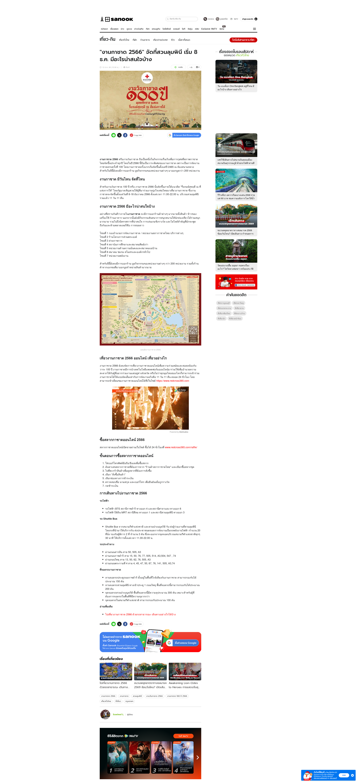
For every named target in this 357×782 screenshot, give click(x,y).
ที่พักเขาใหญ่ (239, 303)
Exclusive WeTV (209, 28)
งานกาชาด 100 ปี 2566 (177, 696)
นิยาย (221, 28)
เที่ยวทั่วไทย (106, 701)
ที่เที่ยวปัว (221, 318)
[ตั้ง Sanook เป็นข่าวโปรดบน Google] (150, 640)
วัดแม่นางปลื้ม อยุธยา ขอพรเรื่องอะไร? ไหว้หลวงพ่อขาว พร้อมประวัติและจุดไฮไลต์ (235, 269)
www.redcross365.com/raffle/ (181, 447)
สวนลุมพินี (137, 696)
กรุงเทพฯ (129, 701)
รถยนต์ (176, 28)
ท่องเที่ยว (183, 217)
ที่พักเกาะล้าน (239, 313)
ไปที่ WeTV (183, 736)
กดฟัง (180, 67)
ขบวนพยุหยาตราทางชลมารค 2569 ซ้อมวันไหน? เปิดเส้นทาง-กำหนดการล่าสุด (236, 234)
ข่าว (122, 28)
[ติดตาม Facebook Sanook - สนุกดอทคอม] (236, 281)
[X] (119, 135)
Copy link (138, 135)
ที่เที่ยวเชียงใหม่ (224, 313)
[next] (197, 757)
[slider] (139, 426)
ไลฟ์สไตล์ (167, 28)
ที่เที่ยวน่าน (239, 308)
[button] (168, 19)
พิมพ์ (128, 67)
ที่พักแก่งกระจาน (224, 308)
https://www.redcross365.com (172, 380)
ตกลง (344, 775)
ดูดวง (129, 28)
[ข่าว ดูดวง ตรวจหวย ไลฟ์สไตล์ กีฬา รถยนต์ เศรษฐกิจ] (116, 19)
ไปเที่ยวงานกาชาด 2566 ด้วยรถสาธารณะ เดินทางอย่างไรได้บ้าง (140, 614)
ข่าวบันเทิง (138, 28)
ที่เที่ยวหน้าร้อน (235, 318)
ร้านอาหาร (116, 217)
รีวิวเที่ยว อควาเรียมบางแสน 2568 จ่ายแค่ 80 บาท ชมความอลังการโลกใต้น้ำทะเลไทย (236, 198)
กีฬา (147, 28)
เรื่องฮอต (114, 28)
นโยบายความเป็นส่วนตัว (320, 778)
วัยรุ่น (190, 28)
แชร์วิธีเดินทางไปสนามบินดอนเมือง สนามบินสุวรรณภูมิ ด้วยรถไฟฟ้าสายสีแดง (236, 163)
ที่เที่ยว (118, 701)
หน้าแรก (104, 28)
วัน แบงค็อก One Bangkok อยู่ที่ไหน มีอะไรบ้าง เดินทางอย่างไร (236, 87)
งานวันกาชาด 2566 (154, 696)
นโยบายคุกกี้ (333, 778)
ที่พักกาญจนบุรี (224, 303)
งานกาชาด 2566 (108, 696)
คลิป (197, 28)
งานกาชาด (124, 696)
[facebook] (125, 135)
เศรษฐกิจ (156, 28)
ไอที (183, 28)
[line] (113, 135)
